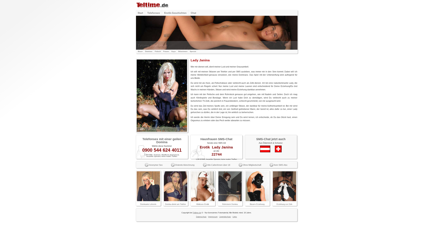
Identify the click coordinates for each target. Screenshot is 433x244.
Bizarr (140, 51)
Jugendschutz (225, 217)
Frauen (166, 51)
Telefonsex (153, 13)
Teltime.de (197, 213)
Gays (173, 51)
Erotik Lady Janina (216, 147)
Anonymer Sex (156, 165)
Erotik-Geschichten (175, 13)
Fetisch (158, 51)
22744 (217, 154)
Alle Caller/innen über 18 (218, 165)
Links (235, 217)
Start (140, 13)
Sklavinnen (182, 51)
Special (193, 51)
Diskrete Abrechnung (185, 165)
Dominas (148, 51)
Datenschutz (201, 217)
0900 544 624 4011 (162, 150)
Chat (193, 13)
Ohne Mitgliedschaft (252, 165)
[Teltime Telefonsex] (152, 9)
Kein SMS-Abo (280, 165)
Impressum (213, 217)
